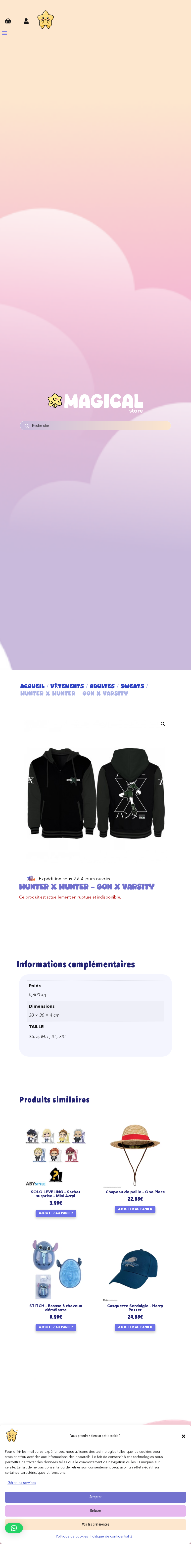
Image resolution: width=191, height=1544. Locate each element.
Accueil (32, 686)
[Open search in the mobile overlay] (95, 425)
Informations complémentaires (75, 965)
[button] (183, 1436)
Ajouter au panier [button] (56, 1213)
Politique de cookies (72, 1536)
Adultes (102, 686)
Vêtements (67, 686)
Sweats (132, 686)
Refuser (95, 1511)
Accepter (95, 1497)
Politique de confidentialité (112, 1536)
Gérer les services (21, 1483)
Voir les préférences (95, 1525)
